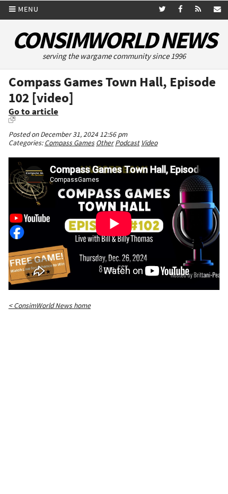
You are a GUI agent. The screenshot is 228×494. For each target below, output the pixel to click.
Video (149, 142)
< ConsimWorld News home (49, 305)
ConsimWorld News (114, 40)
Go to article (33, 111)
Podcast (127, 142)
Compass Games (69, 142)
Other (104, 142)
